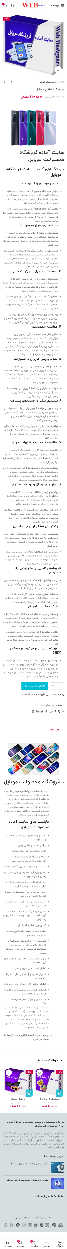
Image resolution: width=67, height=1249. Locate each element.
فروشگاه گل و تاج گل (49, 1099)
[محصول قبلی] (11, 82)
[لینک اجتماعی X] (42, 711)
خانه (61, 82)
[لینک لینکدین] (37, 711)
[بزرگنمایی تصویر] (58, 69)
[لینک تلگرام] (33, 711)
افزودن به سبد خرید (35, 686)
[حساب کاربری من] (12, 5)
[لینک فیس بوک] (46, 711)
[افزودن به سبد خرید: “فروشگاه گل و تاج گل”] (59, 1093)
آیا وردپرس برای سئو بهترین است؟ (29, 1163)
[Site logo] (33, 5)
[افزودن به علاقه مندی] (39, 1072)
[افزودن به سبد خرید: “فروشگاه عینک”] (29, 1093)
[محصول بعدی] (4, 82)
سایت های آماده (47, 82)
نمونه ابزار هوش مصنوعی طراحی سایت (27, 1180)
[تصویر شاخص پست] (57, 1167)
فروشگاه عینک (18, 1099)
